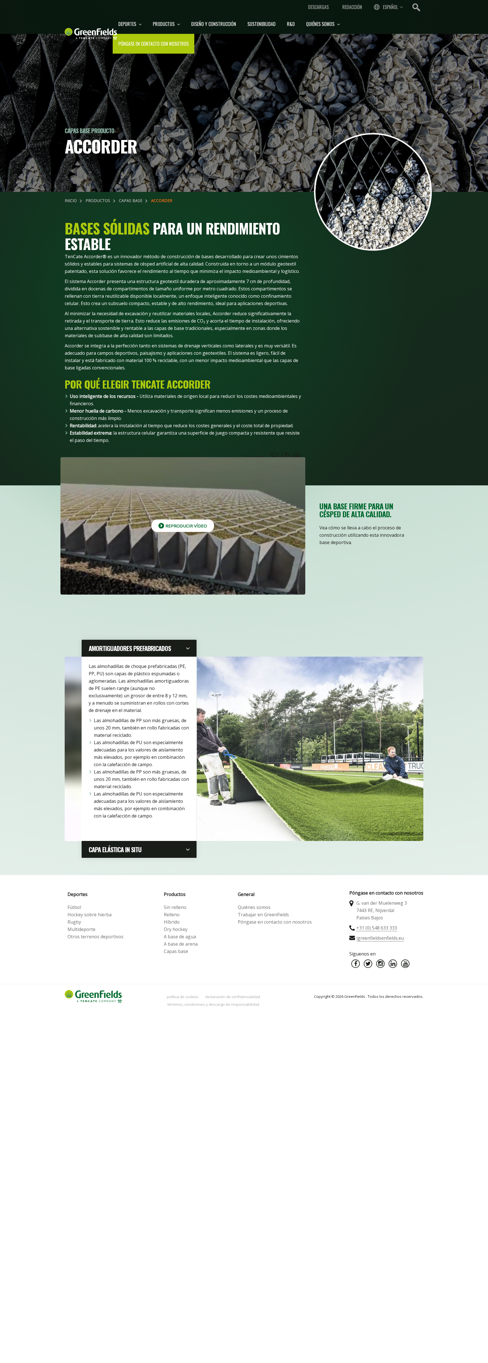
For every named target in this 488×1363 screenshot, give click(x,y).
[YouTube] (405, 963)
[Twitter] (368, 963)
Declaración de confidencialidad (232, 996)
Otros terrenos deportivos (95, 936)
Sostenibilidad (261, 24)
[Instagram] (380, 963)
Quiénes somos (321, 24)
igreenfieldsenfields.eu (380, 938)
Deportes (127, 24)
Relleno (172, 914)
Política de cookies (183, 996)
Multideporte (81, 929)
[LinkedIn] (393, 963)
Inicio (71, 200)
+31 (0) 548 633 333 (376, 928)
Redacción (352, 7)
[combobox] (387, 7)
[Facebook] (355, 963)
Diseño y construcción (213, 24)
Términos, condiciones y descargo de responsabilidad (213, 1004)
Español (390, 7)
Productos (164, 24)
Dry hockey (176, 929)
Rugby (74, 922)
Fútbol (74, 907)
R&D (291, 24)
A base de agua (180, 936)
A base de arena (181, 944)
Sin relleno (175, 907)
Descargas (318, 7)
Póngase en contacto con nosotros (153, 43)
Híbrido (172, 922)
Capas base (130, 200)
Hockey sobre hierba (89, 914)
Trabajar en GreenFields (263, 914)
